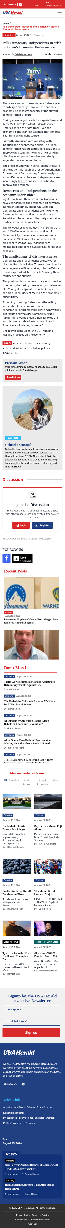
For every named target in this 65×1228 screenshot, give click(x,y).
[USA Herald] (12, 12)
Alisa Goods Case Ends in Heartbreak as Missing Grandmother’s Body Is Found (28, 742)
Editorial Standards (13, 1113)
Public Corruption (12, 1123)
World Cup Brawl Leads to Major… (44, 893)
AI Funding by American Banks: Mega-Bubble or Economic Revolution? (27, 722)
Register (42, 525)
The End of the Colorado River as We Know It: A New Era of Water (29, 703)
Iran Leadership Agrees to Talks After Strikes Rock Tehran (29, 1186)
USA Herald (10, 353)
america (18, 343)
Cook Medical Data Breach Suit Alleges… (15, 828)
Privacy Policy (23, 1215)
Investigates (10, 1118)
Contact (32, 1224)
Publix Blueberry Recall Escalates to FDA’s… (16, 893)
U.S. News (29, 1123)
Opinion (50, 1118)
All (5, 780)
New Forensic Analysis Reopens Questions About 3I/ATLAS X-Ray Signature (31, 1166)
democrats (31, 343)
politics (45, 348)
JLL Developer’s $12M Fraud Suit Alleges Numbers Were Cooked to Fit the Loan (28, 761)
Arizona (31, 1107)
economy (45, 343)
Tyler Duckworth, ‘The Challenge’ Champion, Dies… (15, 956)
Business (39, 1118)
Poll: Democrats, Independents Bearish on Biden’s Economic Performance (30, 28)
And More (26, 782)
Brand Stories (44, 1107)
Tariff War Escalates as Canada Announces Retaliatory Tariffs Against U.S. (29, 683)
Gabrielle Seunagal (23, 54)
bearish (22, 181)
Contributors (22, 1219)
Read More (13, 377)
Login (21, 525)
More (56, 780)
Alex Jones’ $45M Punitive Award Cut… (47, 954)
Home (5, 23)
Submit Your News (40, 1219)
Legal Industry (42, 782)
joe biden (34, 348)
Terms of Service (40, 1215)
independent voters (15, 348)
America (9, 35)
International (25, 1118)
